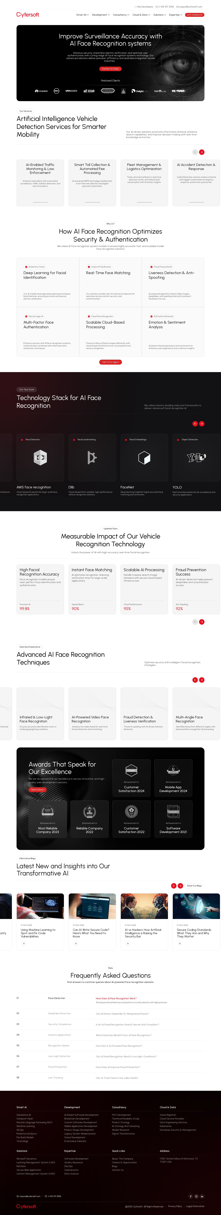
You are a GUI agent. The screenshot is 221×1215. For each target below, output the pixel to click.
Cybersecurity (71, 1170)
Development (99, 14)
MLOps (20, 1130)
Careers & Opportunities (124, 1162)
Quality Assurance (73, 1162)
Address (164, 1150)
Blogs (114, 1166)
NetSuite (21, 1166)
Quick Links (118, 1150)
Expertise (174, 14)
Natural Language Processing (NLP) (34, 1122)
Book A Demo (37, 789)
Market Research (120, 1130)
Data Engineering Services (173, 1122)
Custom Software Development (80, 1122)
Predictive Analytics (27, 1133)
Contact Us (117, 1170)
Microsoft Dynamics (26, 1158)
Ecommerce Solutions (75, 1141)
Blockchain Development (76, 1118)
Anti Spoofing (182, 604)
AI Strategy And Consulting (126, 1126)
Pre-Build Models (25, 1137)
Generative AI (24, 1115)
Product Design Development (79, 1130)
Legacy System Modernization (80, 1133)
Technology (22, 1141)
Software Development (76, 1158)
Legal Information (195, 1206)
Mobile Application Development (81, 1126)
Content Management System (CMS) (36, 1173)
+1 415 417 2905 (54, 1196)
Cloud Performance (133, 604)
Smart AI (81, 14)
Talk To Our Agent (110, 362)
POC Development (121, 1115)
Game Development (74, 1137)
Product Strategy (121, 1122)
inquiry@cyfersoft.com (30, 1196)
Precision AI (25, 604)
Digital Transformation (123, 1133)
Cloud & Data (140, 14)
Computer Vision (25, 1118)
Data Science (71, 1173)
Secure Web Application (29, 1170)
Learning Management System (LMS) (36, 1162)
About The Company (122, 1158)
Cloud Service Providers (172, 1118)
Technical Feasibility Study (125, 1118)
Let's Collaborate (195, 15)
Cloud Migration (168, 1115)
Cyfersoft (138, 1206)
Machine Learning (26, 1126)
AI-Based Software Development (81, 1115)
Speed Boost (78, 604)
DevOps (68, 1166)
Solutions (158, 14)
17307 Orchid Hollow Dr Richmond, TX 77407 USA (179, 1160)
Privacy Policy (175, 1206)
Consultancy (120, 14)
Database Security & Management (178, 1130)
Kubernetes (165, 1126)
